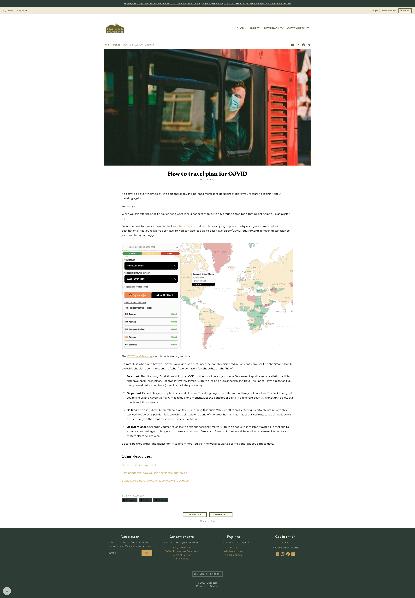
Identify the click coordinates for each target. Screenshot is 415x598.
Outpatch (212, 582)
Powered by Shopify (207, 586)
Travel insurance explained (139, 465)
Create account (388, 10)
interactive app (186, 226)
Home (106, 45)
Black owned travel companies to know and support (155, 480)
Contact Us (285, 542)
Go (146, 553)
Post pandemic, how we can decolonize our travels (154, 472)
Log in (375, 10)
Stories (116, 45)
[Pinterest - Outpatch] (304, 45)
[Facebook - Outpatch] (292, 45)
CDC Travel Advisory (140, 356)
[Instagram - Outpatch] (298, 45)
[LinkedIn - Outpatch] (309, 45)
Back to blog (207, 521)
